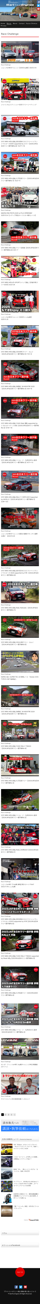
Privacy (3, 25)
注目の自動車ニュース (17, 1139)
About (15, 23)
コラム (4, 1233)
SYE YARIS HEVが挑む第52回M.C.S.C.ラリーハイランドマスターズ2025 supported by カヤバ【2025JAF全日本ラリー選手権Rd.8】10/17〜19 (19, 144)
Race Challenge (6, 65)
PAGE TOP (20, 1272)
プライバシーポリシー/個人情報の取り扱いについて (20, 1291)
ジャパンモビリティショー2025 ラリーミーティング (18, 104)
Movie (9, 23)
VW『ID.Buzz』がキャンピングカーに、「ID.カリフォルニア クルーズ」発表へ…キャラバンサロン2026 (26, 1146)
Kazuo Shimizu (31, 23)
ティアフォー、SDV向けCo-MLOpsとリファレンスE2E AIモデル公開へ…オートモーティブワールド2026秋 (26, 1183)
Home (3, 23)
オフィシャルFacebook (11, 1245)
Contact (22, 23)
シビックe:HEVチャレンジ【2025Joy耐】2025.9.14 (18, 68)
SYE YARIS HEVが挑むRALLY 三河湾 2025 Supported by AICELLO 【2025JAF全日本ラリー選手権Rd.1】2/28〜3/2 (19, 499)
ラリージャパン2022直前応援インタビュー (15, 1099)
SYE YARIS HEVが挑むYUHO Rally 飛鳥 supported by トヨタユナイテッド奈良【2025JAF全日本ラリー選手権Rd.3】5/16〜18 (20, 425)
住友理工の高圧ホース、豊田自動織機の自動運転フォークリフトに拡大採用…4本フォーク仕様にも (26, 1196)
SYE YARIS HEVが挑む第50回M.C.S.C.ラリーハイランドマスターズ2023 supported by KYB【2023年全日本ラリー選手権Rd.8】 (19, 921)
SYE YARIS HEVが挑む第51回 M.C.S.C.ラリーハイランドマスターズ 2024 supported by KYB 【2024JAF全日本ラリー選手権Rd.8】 (20, 573)
